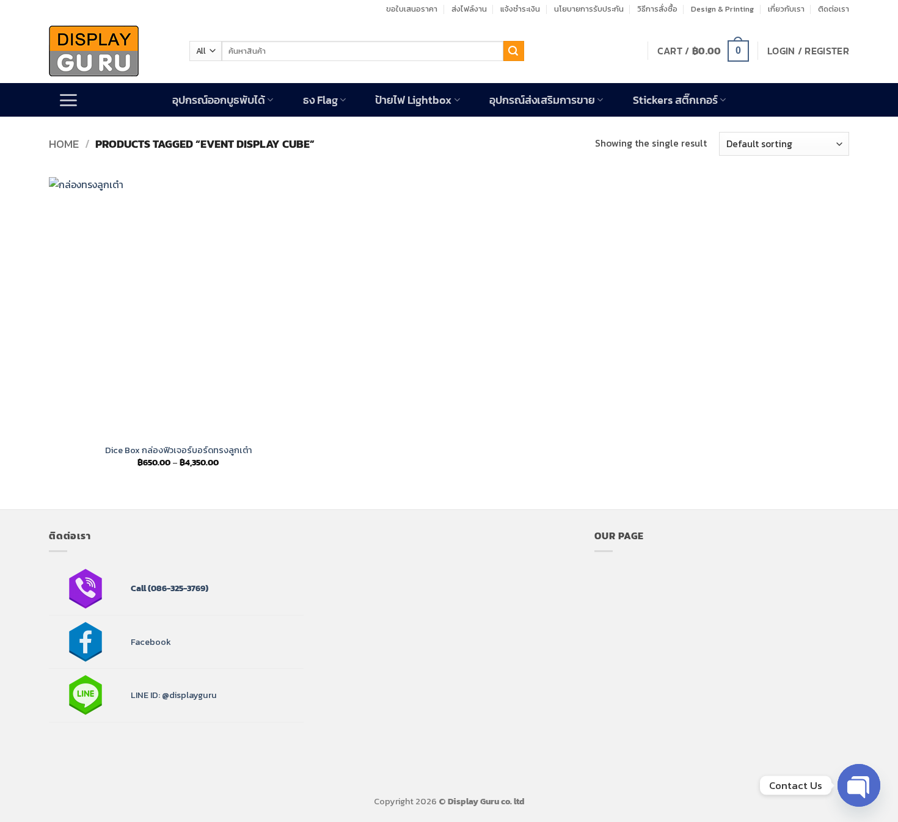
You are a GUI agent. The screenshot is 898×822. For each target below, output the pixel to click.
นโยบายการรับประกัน (589, 9)
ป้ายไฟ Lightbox (413, 100)
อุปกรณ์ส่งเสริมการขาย (542, 100)
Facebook (151, 642)
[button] (703, 51)
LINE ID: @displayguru (174, 695)
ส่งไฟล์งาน (469, 9)
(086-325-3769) (177, 588)
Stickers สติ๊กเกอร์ (675, 100)
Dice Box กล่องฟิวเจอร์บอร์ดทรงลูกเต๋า (178, 450)
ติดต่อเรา (833, 9)
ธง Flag (320, 100)
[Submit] (513, 51)
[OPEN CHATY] (859, 785)
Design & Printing (722, 9)
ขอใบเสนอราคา (411, 9)
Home (64, 144)
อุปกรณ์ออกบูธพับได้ (218, 100)
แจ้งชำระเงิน (520, 9)
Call (138, 588)
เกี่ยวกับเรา (786, 9)
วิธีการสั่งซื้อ (657, 9)
